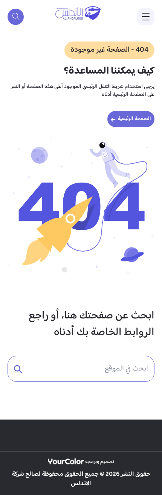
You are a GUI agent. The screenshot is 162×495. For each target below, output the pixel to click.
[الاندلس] (79, 13)
